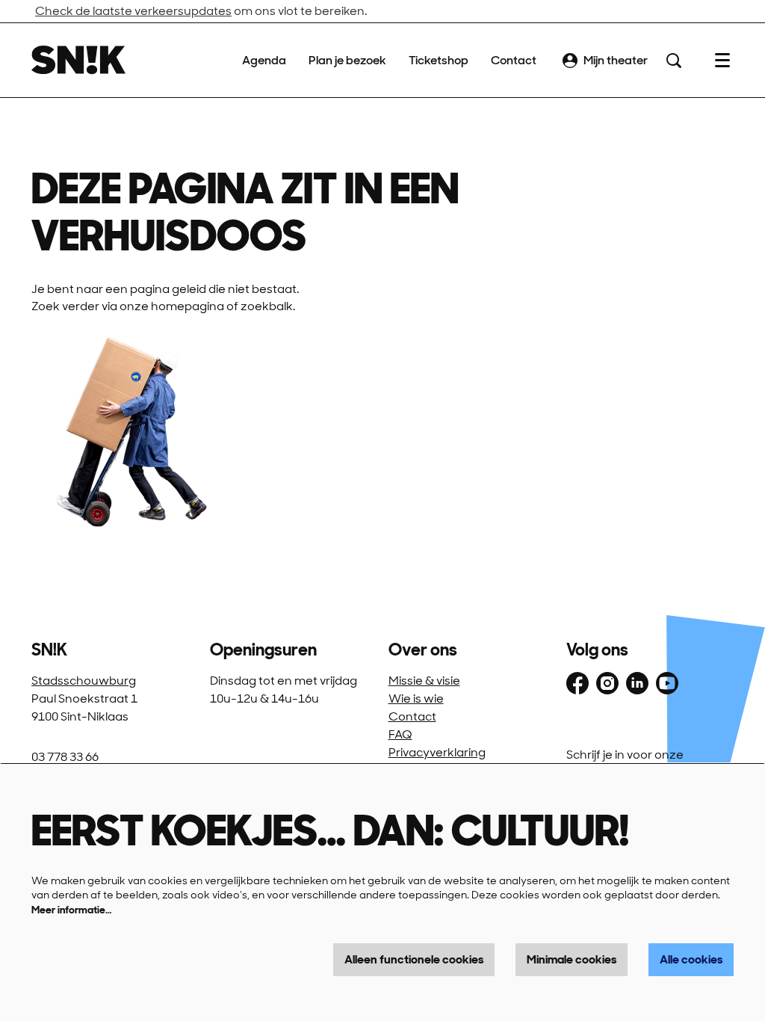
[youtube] (667, 683)
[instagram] (607, 683)
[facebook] (577, 683)
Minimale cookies (571, 959)
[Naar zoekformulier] (674, 60)
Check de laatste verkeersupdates (133, 11)
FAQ (400, 734)
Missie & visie (424, 680)
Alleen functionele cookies (413, 959)
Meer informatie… (71, 909)
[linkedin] (637, 683)
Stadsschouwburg (83, 680)
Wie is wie (416, 698)
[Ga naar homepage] (78, 60)
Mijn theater (615, 60)
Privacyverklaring (437, 752)
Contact (412, 716)
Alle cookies (691, 959)
